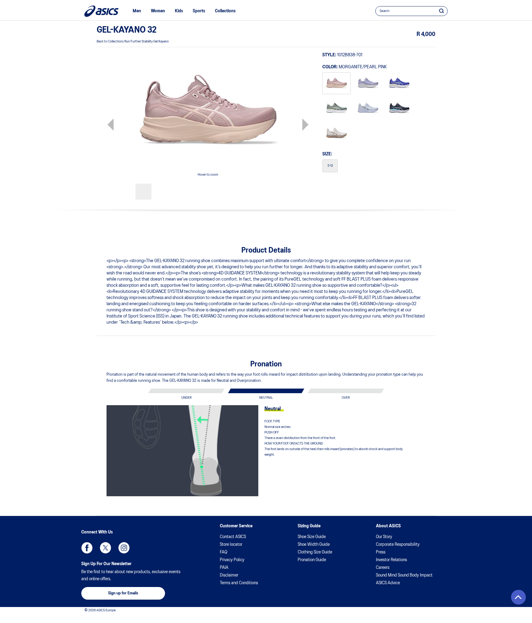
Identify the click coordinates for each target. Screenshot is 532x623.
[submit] (441, 11)
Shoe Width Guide (314, 544)
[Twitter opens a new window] (105, 547)
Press (380, 552)
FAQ (223, 552)
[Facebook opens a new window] (87, 547)
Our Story (384, 537)
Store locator (231, 544)
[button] (518, 597)
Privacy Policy (232, 560)
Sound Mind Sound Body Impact (404, 575)
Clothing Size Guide (315, 552)
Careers (382, 567)
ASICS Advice (388, 583)
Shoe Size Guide (312, 537)
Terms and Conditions (239, 583)
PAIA (224, 567)
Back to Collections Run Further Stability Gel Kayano (133, 41)
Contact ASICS (233, 537)
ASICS (101, 11)
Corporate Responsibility (398, 544)
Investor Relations (391, 560)
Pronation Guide (312, 560)
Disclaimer (229, 575)
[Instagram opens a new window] (124, 547)
